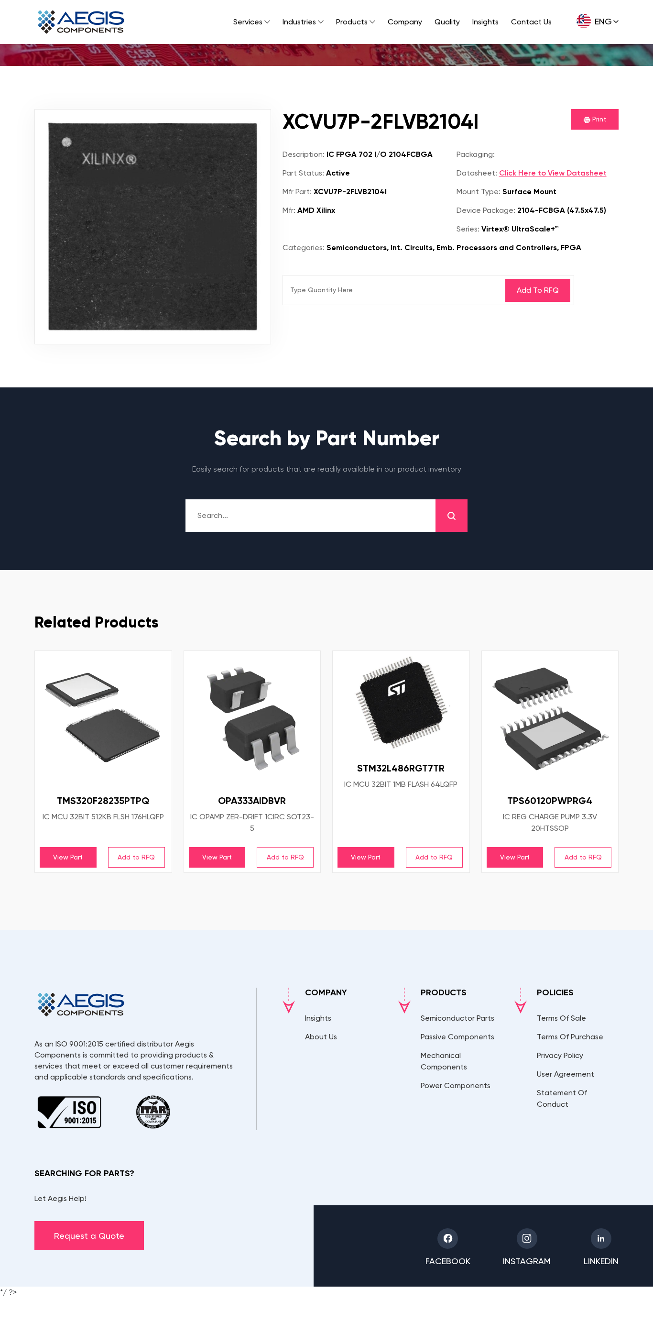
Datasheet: (477, 172)
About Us (321, 1036)
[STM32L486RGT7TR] (401, 703)
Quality (447, 21)
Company (405, 21)
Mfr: (289, 210)
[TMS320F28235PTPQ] (103, 719)
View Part (68, 857)
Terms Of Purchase (570, 1036)
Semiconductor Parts (457, 1018)
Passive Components (457, 1036)
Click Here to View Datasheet (553, 172)
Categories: (304, 247)
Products (352, 21)
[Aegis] (81, 22)
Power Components (455, 1085)
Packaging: (476, 154)
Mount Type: (479, 191)
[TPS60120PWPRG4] (550, 719)
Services (247, 21)
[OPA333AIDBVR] (252, 719)
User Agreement (565, 1074)
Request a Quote (89, 1236)
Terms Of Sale (561, 1018)
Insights (485, 21)
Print (598, 119)
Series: (468, 228)
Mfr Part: (297, 191)
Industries (299, 21)
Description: (304, 154)
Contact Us (531, 21)
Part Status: (303, 172)
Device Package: (486, 210)
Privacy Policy (560, 1055)
